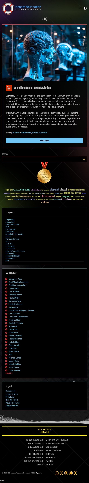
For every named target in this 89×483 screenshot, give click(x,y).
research (38, 199)
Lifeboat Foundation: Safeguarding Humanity (39, 8)
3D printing (9, 220)
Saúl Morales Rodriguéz (18, 282)
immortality (15, 196)
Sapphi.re (38, 473)
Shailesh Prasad (15, 295)
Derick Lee (13, 329)
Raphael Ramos (15, 339)
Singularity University (14, 234)
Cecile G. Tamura (16, 323)
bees (7, 261)
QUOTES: (48, 464)
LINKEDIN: (30, 443)
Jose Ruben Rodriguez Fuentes (21, 310)
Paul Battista (14, 298)
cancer (18, 193)
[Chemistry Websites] (44, 173)
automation (10, 258)
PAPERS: (48, 461)
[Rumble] (75, 473)
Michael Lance (15, 358)
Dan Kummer (14, 314)
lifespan (57, 196)
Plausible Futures (12, 403)
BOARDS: (48, 450)
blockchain (7, 193)
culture (30, 193)
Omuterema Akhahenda (18, 317)
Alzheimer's (16, 190)
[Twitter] (61, 473)
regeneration (29, 199)
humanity (84, 193)
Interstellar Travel (26, 197)
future (52, 193)
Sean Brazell (14, 345)
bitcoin (82, 190)
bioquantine (45, 190)
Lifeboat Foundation (16, 473)
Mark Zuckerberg (12, 239)
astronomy (9, 253)
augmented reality (12, 256)
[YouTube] (71, 473)
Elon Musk (9, 232)
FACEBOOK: (29, 440)
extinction (46, 193)
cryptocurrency (24, 193)
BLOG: (47, 447)
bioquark (54, 189)
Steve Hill (13, 348)
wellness (45, 202)
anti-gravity (10, 246)
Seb (10, 355)
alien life (8, 244)
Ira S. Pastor (14, 367)
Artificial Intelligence (36, 190)
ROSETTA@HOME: (29, 461)
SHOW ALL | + (9, 373)
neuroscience (43, 132)
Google (61, 193)
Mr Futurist (9, 397)
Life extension (47, 196)
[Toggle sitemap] (80, 8)
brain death (13, 193)
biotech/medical (26, 132)
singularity (45, 199)
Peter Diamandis (12, 224)
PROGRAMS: (49, 457)
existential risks (39, 193)
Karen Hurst (14, 307)
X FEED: (30, 447)
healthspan (76, 193)
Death (33, 193)
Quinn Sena (13, 288)
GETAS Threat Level (44, 431)
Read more (44, 141)
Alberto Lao (13, 332)
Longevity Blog (11, 394)
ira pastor (36, 196)
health (67, 193)
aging (8, 189)
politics (82, 197)
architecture (10, 248)
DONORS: (37, 450)
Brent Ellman (14, 351)
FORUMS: (38, 464)
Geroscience (10, 391)
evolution (35, 132)
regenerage (19, 199)
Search (84, 159)
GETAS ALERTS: (50, 443)
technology (66, 199)
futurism (57, 193)
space (51, 199)
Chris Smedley (15, 370)
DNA (7, 227)
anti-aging (25, 189)
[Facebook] (57, 473)
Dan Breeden (16, 132)
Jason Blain (14, 361)
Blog (44, 18)
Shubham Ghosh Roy (17, 285)
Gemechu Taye (15, 301)
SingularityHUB (11, 406)
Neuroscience (77, 197)
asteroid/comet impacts (15, 251)
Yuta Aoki (13, 326)
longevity (66, 196)
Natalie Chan (14, 342)
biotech (63, 189)
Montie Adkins (15, 364)
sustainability (57, 200)
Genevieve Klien (15, 279)
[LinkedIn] (66, 473)
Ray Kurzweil (10, 229)
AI (12, 190)
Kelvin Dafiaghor (16, 304)
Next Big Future (11, 400)
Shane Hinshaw (15, 336)
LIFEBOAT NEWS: (51, 440)
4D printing (9, 222)
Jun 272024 (9, 88)
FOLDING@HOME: (30, 457)
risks (41, 199)
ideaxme (7, 197)
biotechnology (73, 190)
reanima (10, 199)
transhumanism (77, 199)
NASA (72, 197)
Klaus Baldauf (15, 320)
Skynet (8, 236)
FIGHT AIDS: (32, 454)
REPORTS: (49, 454)
